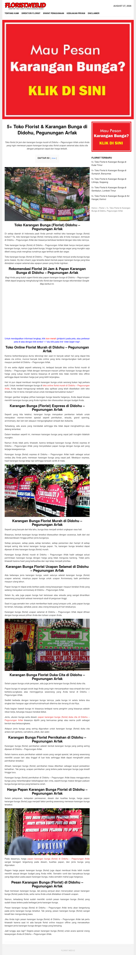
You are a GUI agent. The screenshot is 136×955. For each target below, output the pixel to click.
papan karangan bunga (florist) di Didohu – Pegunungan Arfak (58, 858)
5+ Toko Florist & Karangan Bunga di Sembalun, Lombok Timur (109, 189)
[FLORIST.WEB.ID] (25, 5)
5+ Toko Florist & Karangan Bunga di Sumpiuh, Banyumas (109, 172)
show (54, 158)
